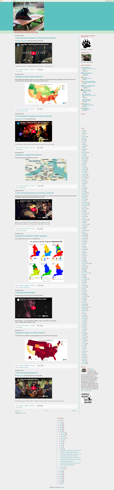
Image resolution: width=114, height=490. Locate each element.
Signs (83, 324)
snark (83, 327)
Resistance (84, 310)
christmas (84, 169)
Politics (83, 294)
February (63, 467)
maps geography (85, 263)
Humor (83, 236)
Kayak (83, 247)
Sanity (83, 315)
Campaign (84, 160)
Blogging (84, 149)
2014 (61, 478)
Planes (83, 291)
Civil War (84, 171)
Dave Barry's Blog (86, 94)
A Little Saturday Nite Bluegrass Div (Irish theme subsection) (34, 193)
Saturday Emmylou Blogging (87, 104)
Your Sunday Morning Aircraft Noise (89, 82)
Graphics (84, 225)
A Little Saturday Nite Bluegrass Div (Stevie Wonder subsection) (35, 38)
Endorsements (85, 202)
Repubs (84, 308)
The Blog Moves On (86, 109)
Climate (83, 172)
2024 (61, 422)
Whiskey (84, 357)
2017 (61, 472)
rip (82, 312)
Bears (83, 141)
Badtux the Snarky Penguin (88, 85)
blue (83, 150)
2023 (61, 424)
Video (83, 352)
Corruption (84, 182)
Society (83, 329)
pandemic (84, 285)
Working (84, 362)
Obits (83, 282)
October (62, 436)
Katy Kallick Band (21, 375)
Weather (84, 355)
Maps (27, 110)
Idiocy (83, 239)
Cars (83, 164)
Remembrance (85, 307)
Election (84, 200)
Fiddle (83, 210)
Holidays (24, 230)
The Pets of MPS (85, 74)
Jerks (83, 246)
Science (84, 319)
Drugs (83, 194)
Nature (83, 274)
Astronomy (84, 136)
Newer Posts (18, 410)
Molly (83, 269)
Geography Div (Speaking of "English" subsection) (31, 236)
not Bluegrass (85, 279)
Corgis (83, 180)
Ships (83, 321)
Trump (83, 348)
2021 (61, 427)
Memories (84, 266)
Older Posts (74, 410)
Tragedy (84, 340)
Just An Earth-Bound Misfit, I (88, 81)
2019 (61, 431)
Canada (84, 161)
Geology (84, 221)
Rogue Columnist (86, 99)
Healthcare (84, 230)
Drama (83, 189)
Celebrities (84, 167)
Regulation (84, 304)
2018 (61, 471)
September (63, 438)
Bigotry (83, 144)
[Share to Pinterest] (42, 69)
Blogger (62, 487)
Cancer (83, 163)
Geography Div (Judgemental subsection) (28, 155)
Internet (84, 241)
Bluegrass (20, 71)
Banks (83, 139)
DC (83, 185)
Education (84, 199)
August (62, 439)
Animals (84, 133)
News (83, 277)
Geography (24, 110)
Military (83, 268)
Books (20, 110)
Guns (24, 367)
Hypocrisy (84, 238)
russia (83, 313)
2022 (61, 425)
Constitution (84, 177)
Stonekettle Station (86, 89)
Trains (83, 341)
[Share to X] (40, 69)
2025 (61, 420)
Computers (84, 174)
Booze (83, 155)
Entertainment (85, 204)
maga (83, 260)
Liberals (84, 252)
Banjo (83, 138)
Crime (83, 183)
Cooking (84, 178)
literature (84, 255)
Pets (83, 288)
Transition (84, 343)
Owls (83, 283)
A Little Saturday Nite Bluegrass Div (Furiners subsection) (33, 116)
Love (83, 258)
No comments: (32, 69)
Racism (83, 302)
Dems (83, 186)
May (62, 445)
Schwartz (84, 318)
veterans (84, 351)
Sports (83, 332)
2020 (61, 429)
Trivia (83, 346)
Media (83, 265)
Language (25, 287)
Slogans (84, 326)
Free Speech (85, 213)
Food (83, 211)
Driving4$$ (84, 193)
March (62, 448)
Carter (83, 166)
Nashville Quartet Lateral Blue (21, 40)
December (63, 432)
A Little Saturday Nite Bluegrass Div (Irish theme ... (70, 457)
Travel (83, 344)
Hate (83, 229)
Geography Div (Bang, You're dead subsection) (30, 333)
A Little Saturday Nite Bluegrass (25, 292)
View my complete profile (86, 390)
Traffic (83, 338)
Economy (84, 196)
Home (46, 410)
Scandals (84, 316)
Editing (83, 197)
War (83, 354)
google (83, 222)
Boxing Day (84, 157)
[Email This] (37, 69)
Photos (83, 290)
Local (83, 257)
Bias (83, 142)
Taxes (83, 335)
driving (83, 191)
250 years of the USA (86, 86)
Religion (84, 305)
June (62, 443)
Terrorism (84, 337)
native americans (85, 272)
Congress (84, 175)
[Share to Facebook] (41, 69)
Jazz (83, 244)
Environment (85, 205)
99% (83, 130)
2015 (61, 476)
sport (83, 330)
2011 (61, 483)
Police (83, 293)
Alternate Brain (85, 103)
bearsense (91, 369)
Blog (83, 147)
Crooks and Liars (86, 67)
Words (83, 360)
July (61, 441)
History (83, 233)
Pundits (83, 299)
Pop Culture (84, 296)
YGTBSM (84, 363)
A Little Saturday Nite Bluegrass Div (26, 373)
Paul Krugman (85, 108)
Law (83, 250)
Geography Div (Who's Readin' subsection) (28, 77)
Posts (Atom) (23, 413)
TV (82, 349)
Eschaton (84, 77)
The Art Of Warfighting (86, 78)
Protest (83, 297)
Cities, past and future (86, 100)
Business (84, 158)
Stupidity (84, 333)
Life (83, 254)
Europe (83, 207)
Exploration (84, 208)
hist (83, 232)
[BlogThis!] (38, 69)
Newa (83, 275)
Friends (83, 214)
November (63, 434)
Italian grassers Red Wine (20, 118)
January (62, 468)
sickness (84, 322)
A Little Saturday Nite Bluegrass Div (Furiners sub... (71, 454)
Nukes (83, 280)
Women (84, 359)
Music (83, 271)
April (62, 447)
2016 (61, 474)
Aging (83, 131)
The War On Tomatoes (86, 91)
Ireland (83, 243)
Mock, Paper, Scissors (87, 72)
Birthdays (84, 146)
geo (83, 218)
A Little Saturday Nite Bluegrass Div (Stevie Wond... (71, 450)
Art (82, 135)
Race (83, 301)
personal (84, 286)
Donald (83, 188)
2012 (61, 481)
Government (84, 224)
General (84, 216)
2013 (61, 480)
